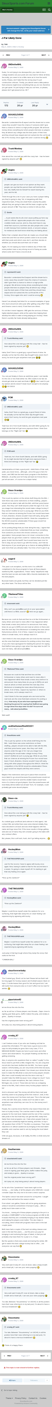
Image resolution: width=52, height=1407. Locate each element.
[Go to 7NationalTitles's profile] (4, 595)
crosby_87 (13, 1035)
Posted (15, 67)
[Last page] (49, 55)
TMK (6, 44)
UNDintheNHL (14, 64)
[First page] (3, 55)
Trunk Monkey (15, 148)
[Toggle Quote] (5, 179)
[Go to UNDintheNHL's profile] (4, 66)
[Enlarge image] (47, 138)
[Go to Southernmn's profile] (4, 1150)
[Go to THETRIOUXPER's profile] (4, 890)
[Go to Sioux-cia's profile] (4, 799)
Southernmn (14, 1149)
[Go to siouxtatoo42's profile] (4, 1001)
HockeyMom (14, 849)
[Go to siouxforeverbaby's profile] (4, 972)
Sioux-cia (12, 798)
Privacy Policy (20, 1398)
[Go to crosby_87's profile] (4, 1037)
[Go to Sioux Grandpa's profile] (4, 491)
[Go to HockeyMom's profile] (4, 850)
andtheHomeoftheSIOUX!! (20, 726)
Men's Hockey (18, 47)
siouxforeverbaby (17, 970)
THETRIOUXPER (15, 888)
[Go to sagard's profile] (4, 560)
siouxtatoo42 (14, 999)
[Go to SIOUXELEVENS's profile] (4, 116)
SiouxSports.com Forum (18, 3)
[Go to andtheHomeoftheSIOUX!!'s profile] (4, 727)
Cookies (43, 1398)
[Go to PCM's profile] (4, 398)
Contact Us (33, 1398)
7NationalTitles (15, 594)
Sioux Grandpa (15, 490)
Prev (8, 55)
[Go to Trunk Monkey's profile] (4, 150)
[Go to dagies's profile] (4, 171)
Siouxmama (13, 1257)
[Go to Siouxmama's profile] (4, 1258)
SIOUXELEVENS (15, 114)
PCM (10, 397)
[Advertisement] (26, 19)
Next (44, 55)
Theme (9, 1398)
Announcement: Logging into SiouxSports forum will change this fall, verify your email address (26, 29)
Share (13, 1380)
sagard (11, 559)
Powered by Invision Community (26, 1403)
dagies (11, 170)
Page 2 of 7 (25, 55)
